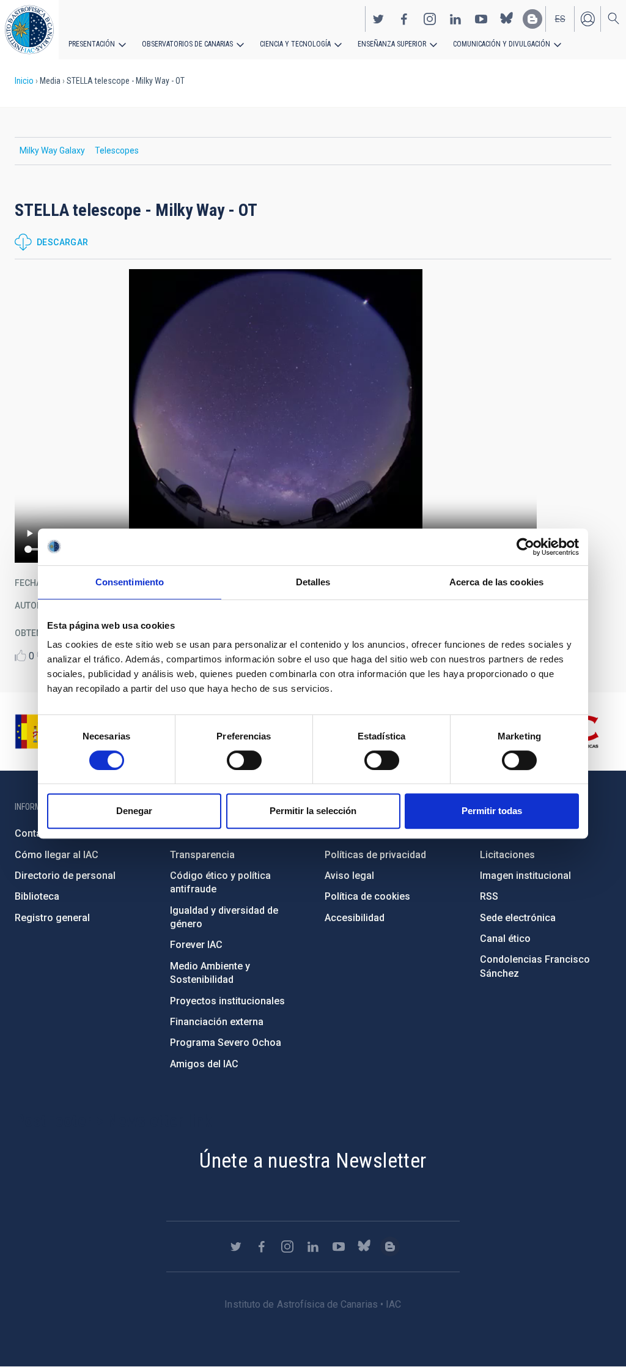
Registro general (52, 918)
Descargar (63, 242)
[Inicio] (29, 29)
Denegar (134, 811)
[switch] (244, 760)
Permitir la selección (313, 811)
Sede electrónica (518, 918)
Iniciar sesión (587, 19)
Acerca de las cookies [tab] (496, 582)
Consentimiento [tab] (129, 582)
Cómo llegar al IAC (56, 855)
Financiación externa (216, 1022)
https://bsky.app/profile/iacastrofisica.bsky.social (507, 19)
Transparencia (202, 855)
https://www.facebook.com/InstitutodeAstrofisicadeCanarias (404, 19)
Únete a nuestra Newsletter (312, 1160)
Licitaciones (507, 855)
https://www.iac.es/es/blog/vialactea (532, 19)
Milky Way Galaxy (52, 150)
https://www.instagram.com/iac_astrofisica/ (430, 19)
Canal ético (505, 938)
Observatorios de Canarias (187, 44)
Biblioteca (37, 896)
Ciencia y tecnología (295, 44)
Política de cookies (367, 896)
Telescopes (117, 150)
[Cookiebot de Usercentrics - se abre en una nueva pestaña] (525, 547)
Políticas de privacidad (375, 855)
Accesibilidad (355, 918)
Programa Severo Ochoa (225, 1042)
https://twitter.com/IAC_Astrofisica (378, 19)
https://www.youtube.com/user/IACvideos (481, 19)
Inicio (24, 81)
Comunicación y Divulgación (501, 44)
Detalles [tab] (313, 582)
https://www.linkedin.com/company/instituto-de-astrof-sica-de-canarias (455, 19)
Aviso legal (349, 875)
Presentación (91, 44)
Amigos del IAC (204, 1064)
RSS (489, 896)
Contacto (35, 833)
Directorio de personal (65, 875)
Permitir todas (492, 811)
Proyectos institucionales (227, 1001)
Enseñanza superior (392, 44)
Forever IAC (196, 944)
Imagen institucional (525, 875)
